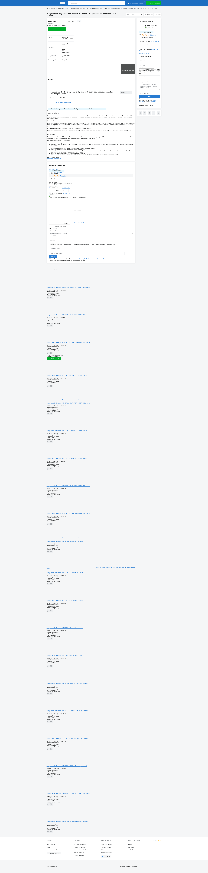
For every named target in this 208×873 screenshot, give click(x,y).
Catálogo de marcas (79, 855)
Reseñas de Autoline (79, 852)
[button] (128, 14)
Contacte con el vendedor (57, 29)
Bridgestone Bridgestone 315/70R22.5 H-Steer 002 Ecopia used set (67, 375)
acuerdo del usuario (99, 259)
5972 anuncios (58, 172)
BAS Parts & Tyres (53, 169)
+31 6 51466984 (66, 188)
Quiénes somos (51, 844)
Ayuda (48, 847)
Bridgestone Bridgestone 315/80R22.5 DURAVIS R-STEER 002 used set (68, 287)
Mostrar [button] (59, 188)
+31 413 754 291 (66, 193)
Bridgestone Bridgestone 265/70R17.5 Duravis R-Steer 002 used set (67, 683)
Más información (143, 53)
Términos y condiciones (80, 844)
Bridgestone (65, 34)
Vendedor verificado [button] (57, 170)
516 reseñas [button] (63, 175)
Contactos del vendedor (53, 850)
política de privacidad (83, 259)
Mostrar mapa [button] (77, 210)
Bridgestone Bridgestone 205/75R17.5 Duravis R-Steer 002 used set (67, 711)
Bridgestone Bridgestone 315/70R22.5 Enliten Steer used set (65, 541)
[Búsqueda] (70, 3)
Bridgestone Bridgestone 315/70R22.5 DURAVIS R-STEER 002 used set (68, 315)
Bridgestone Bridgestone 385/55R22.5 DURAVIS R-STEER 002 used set (68, 793)
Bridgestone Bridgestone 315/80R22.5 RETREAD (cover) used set (67, 766)
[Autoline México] (52, 3)
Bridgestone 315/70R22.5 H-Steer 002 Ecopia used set (67, 38)
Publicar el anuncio (54, 358)
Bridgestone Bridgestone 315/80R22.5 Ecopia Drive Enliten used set (67, 821)
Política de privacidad (79, 847)
